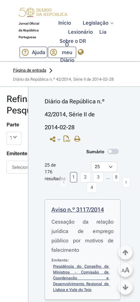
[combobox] (14, 167)
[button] (43, 13)
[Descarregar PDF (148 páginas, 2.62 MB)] (68, 140)
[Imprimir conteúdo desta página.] (79, 139)
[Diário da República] (43, 14)
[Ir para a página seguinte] (126, 182)
